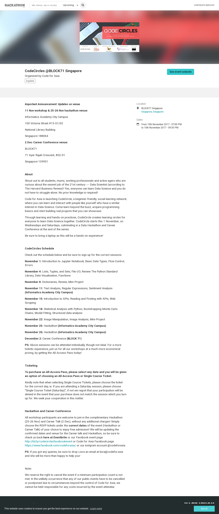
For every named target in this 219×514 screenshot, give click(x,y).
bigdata (30, 81)
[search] (83, 5)
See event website (181, 71)
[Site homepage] (15, 5)
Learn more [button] (96, 508)
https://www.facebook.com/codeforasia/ (51, 445)
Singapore (146, 111)
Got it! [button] (204, 508)
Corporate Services (204, 5)
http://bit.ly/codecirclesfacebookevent (48, 441)
